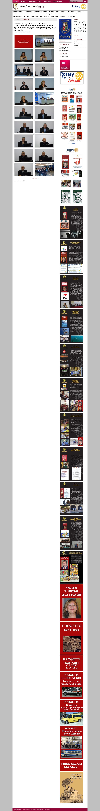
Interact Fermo (54, 16)
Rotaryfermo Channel (35, 14)
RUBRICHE (16, 14)
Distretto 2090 (35, 16)
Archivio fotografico (48, 14)
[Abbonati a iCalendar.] (79, 21)
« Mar (75, 21)
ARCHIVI (76, 35)
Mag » (84, 21)
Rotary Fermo (22, 809)
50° (24, 16)
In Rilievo (63, 11)
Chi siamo (23, 1)
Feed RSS (76, 45)
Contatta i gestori (78, 43)
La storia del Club (54, 11)
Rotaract (46, 16)
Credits (75, 42)
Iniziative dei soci (17, 16)
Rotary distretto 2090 (63, 50)
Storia (64, 14)
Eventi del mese (38, 11)
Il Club (45, 11)
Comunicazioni (76, 14)
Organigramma (57, 1)
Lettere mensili (71, 11)
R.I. (41, 16)
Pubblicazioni (24, 14)
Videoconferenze (28, 11)
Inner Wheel (62, 16)
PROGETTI (80, 11)
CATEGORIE (62, 41)
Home (16, 1)
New (69, 14)
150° (28, 16)
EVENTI (76, 19)
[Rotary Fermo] (27, 6)
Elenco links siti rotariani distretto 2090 (64, 48)
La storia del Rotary (34, 1)
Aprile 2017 (80, 23)
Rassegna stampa (17, 11)
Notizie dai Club (71, 16)
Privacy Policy (47, 809)
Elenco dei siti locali (63, 56)
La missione (47, 1)
